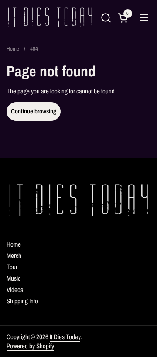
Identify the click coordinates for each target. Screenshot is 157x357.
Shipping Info (22, 301)
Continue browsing (33, 111)
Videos (15, 289)
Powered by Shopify (30, 345)
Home (14, 244)
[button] (105, 17)
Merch (14, 255)
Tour (12, 266)
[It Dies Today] (50, 17)
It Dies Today (65, 336)
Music (13, 278)
